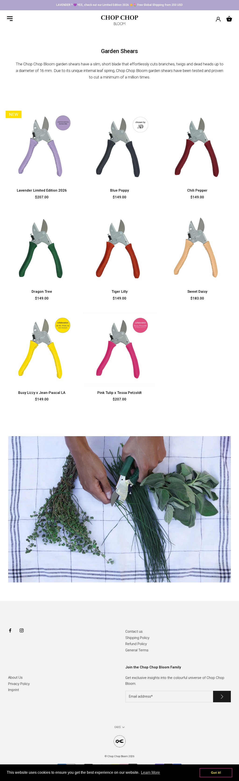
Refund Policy (136, 644)
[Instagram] (22, 630)
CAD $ (117, 727)
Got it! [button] (216, 772)
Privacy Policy (19, 684)
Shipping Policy (137, 638)
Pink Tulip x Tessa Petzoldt (119, 393)
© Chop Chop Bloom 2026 (119, 756)
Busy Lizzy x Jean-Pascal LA (41, 393)
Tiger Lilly (119, 291)
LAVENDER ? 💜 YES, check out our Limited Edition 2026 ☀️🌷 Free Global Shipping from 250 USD (119, 5)
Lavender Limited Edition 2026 (42, 190)
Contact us (134, 631)
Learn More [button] (150, 772)
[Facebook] (10, 630)
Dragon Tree (42, 291)
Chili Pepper (197, 190)
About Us (15, 677)
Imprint (13, 690)
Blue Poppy (119, 190)
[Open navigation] (10, 18)
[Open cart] (229, 18)
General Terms (136, 650)
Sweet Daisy (197, 291)
